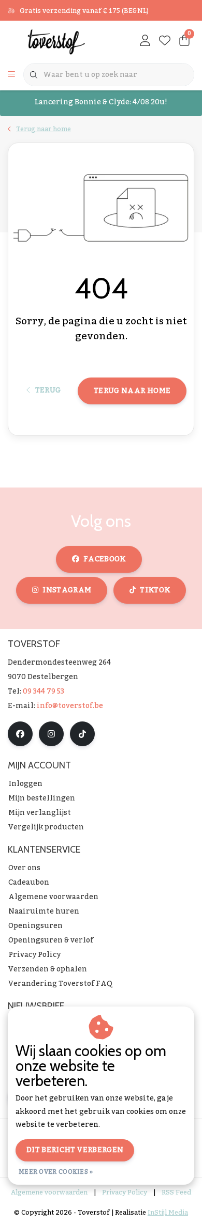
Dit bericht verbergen (74, 1150)
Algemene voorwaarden (49, 1192)
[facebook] (20, 733)
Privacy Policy (124, 1192)
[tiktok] (82, 733)
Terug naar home (132, 391)
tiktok (155, 590)
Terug (48, 390)
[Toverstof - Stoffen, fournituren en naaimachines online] (59, 41)
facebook (104, 559)
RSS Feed (176, 1192)
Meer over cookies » (56, 1172)
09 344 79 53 (43, 691)
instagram (66, 590)
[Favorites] (165, 41)
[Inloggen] (145, 41)
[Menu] (11, 75)
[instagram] (51, 733)
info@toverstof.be (70, 706)
